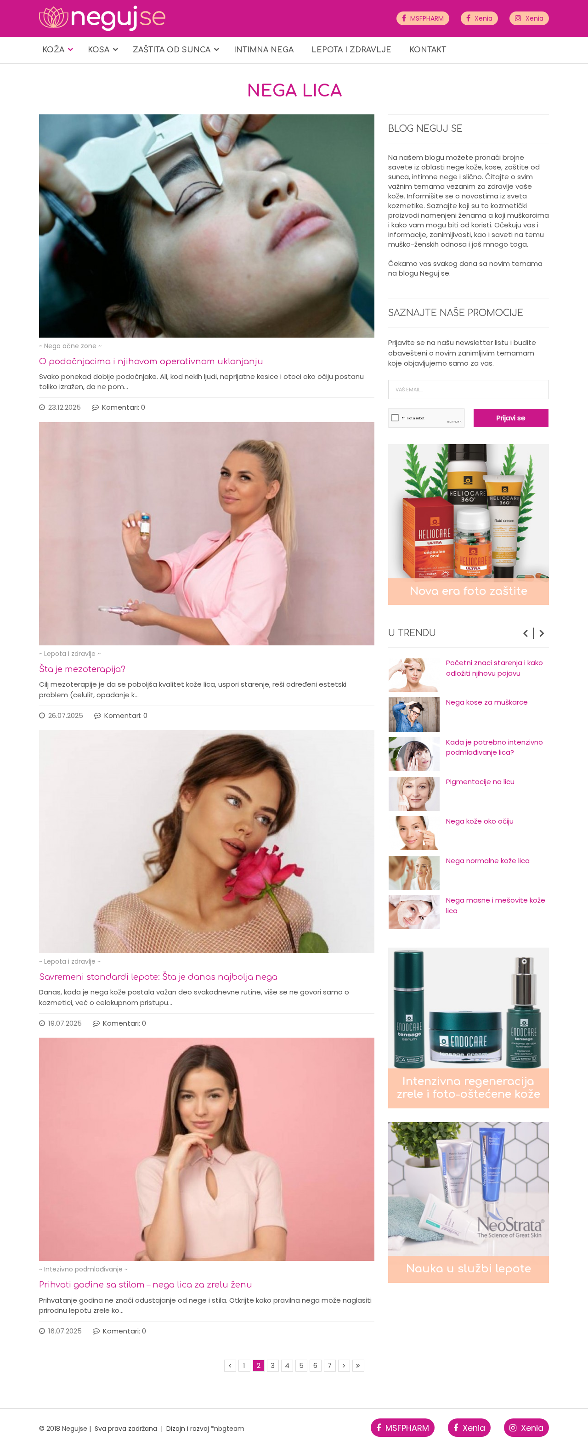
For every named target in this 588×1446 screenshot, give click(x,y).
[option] (468, 674)
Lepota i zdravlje (351, 50)
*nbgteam (227, 1428)
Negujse (74, 1428)
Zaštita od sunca (171, 50)
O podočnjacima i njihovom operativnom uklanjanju (151, 361)
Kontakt (427, 50)
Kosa (98, 50)
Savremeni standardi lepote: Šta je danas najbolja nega (158, 977)
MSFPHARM (426, 18)
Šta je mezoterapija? (82, 669)
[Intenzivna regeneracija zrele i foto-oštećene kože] (468, 1027)
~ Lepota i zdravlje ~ (70, 653)
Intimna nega (264, 50)
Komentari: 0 (123, 407)
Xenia (482, 18)
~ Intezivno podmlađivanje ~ (83, 1269)
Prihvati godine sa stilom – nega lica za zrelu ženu (145, 1284)
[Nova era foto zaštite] (468, 524)
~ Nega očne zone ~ (70, 345)
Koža (53, 50)
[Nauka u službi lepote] (468, 1202)
